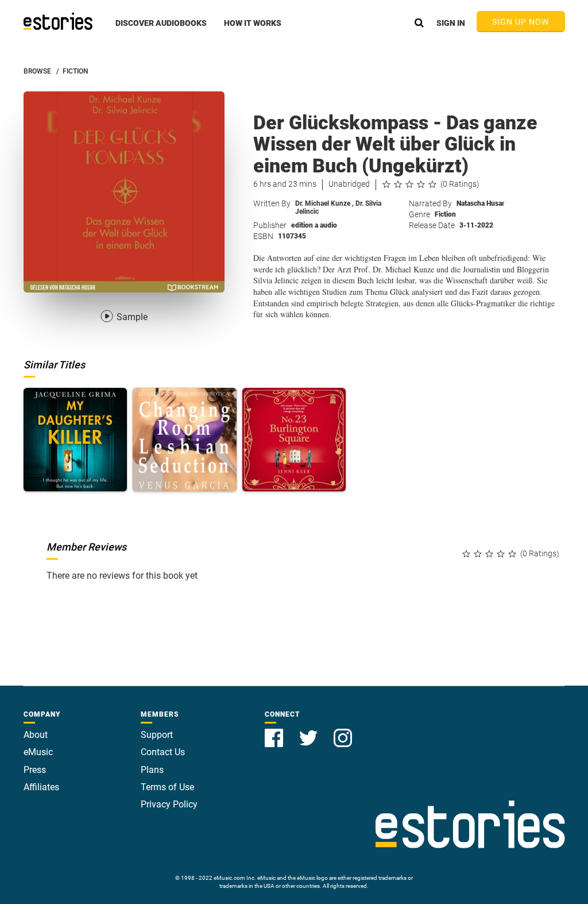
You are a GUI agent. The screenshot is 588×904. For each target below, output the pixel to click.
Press (35, 769)
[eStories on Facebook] (275, 731)
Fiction (445, 214)
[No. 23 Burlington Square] (294, 440)
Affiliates (41, 787)
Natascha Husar (481, 203)
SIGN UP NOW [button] (521, 21)
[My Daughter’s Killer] (75, 440)
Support (157, 734)
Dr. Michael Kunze (324, 203)
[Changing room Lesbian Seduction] (185, 440)
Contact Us (163, 752)
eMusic (38, 752)
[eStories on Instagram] (343, 731)
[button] (161, 29)
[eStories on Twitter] (309, 731)
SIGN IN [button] (450, 23)
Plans (152, 769)
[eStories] (58, 21)
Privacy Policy (169, 804)
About (36, 734)
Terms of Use (167, 787)
